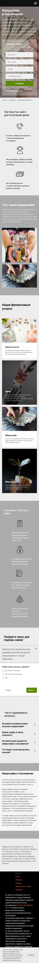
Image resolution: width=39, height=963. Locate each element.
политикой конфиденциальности (19, 622)
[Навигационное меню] (35, 3)
